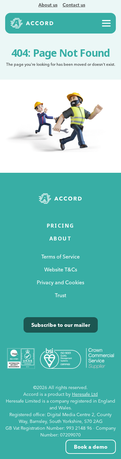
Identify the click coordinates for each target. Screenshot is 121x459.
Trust (60, 295)
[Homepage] (32, 23)
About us (47, 5)
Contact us (74, 5)
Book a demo (90, 447)
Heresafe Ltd (85, 394)
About (60, 238)
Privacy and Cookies (60, 282)
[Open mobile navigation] (106, 23)
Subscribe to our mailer (60, 325)
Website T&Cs (60, 269)
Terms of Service (60, 256)
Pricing (61, 225)
